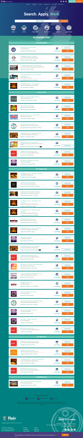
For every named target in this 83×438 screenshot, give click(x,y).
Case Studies (26, 431)
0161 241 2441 (10, 427)
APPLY (67, 51)
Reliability (55, 398)
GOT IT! (65, 434)
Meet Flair (54, 4)
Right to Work (31, 398)
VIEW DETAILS (67, 48)
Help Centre (60, 4)
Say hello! (73, 426)
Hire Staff (36, 429)
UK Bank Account (43, 398)
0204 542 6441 (11, 429)
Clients (40, 4)
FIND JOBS (63, 21)
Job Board (34, 4)
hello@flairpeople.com (9, 430)
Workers (28, 4)
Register (79, 1)
